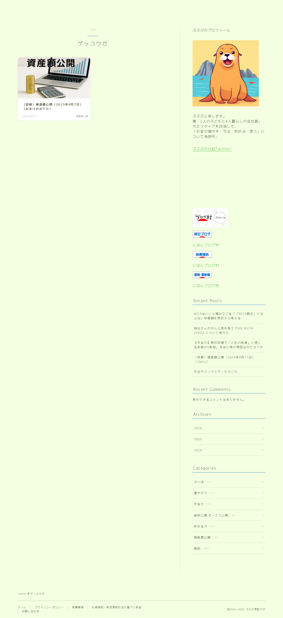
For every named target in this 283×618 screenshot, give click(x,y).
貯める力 (203, 526)
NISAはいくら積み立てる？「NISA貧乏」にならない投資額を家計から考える (229, 316)
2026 (198, 428)
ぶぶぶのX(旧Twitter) (212, 148)
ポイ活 (202, 482)
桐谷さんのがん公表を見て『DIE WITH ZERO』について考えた (223, 330)
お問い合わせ (30, 611)
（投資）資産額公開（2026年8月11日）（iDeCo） (224, 359)
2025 (198, 439)
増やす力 (203, 493)
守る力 (202, 504)
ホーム (22, 607)
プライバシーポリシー (49, 607)
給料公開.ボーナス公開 (214, 515)
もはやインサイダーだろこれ (216, 371)
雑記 (201, 548)
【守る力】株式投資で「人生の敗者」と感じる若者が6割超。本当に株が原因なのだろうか (228, 344)
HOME (22, 594)
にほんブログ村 (206, 245)
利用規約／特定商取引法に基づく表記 (116, 607)
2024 (198, 450)
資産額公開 (206, 537)
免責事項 (78, 607)
